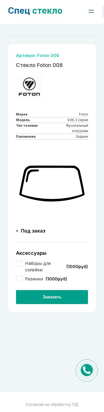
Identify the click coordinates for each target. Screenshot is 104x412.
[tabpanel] (52, 184)
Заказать (52, 297)
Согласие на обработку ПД (52, 404)
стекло (35, 10)
